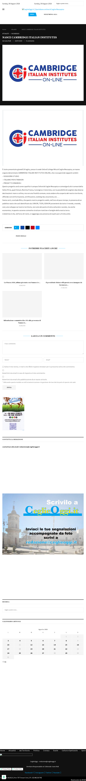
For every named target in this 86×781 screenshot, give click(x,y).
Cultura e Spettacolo (70, 750)
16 (78, 645)
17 (8, 649)
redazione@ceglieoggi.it (29, 447)
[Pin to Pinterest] (33, 227)
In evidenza (15, 34)
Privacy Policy (6, 769)
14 (55, 645)
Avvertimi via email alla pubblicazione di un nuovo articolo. (24, 379)
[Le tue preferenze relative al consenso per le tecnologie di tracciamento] (4, 777)
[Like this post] (17, 227)
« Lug (4, 661)
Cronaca (46, 750)
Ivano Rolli (7, 41)
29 (66, 653)
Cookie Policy (18, 769)
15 (66, 645)
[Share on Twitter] (27, 227)
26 (31, 653)
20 (43, 649)
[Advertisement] (43, 471)
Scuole (55, 750)
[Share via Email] (38, 227)
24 (8, 653)
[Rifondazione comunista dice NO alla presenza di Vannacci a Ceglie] (22, 304)
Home (4, 29)
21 (55, 649)
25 (20, 653)
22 (66, 649)
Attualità (13, 29)
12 (31, 645)
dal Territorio (24, 750)
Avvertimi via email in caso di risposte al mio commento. (23, 373)
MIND (84, 780)
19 (31, 649)
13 (43, 645)
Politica (36, 750)
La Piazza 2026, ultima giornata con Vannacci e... (22, 283)
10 (8, 645)
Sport (83, 750)
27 (43, 653)
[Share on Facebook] (22, 227)
